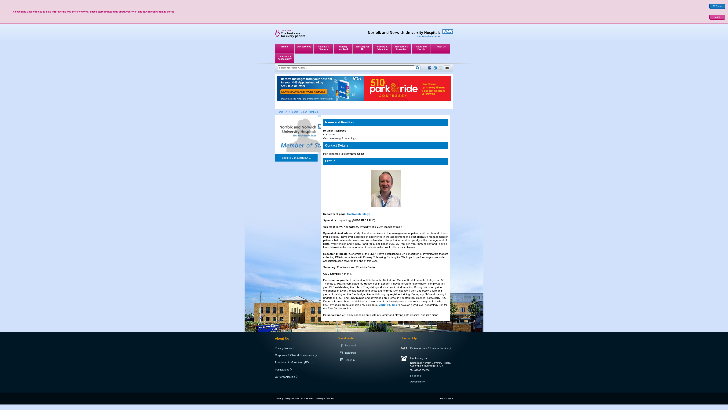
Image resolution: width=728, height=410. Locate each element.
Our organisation (285, 376)
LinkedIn (435, 67)
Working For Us (362, 47)
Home (284, 46)
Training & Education (382, 47)
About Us (441, 46)
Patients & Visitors (323, 47)
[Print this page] (447, 67)
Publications (282, 369)
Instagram (350, 352)
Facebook (429, 67)
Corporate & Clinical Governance (294, 355)
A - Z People (292, 112)
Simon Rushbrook (309, 112)
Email (440, 67)
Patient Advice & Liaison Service (429, 348)
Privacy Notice (283, 348)
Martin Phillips (387, 304)
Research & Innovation (401, 47)
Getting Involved (343, 47)
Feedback (416, 375)
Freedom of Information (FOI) (293, 362)
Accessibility (417, 381)
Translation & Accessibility (284, 57)
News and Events (421, 47)
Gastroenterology (358, 213)
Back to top (445, 398)
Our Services (304, 46)
